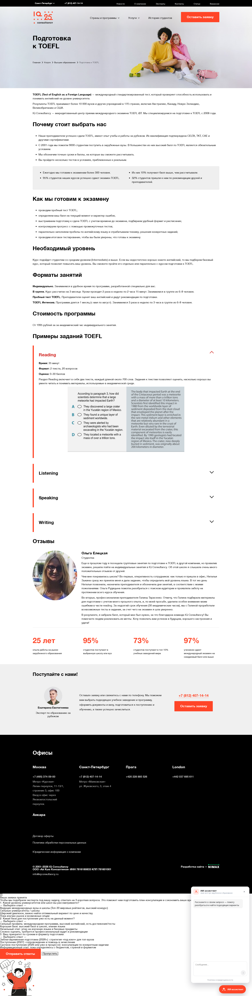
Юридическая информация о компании (57, 851)
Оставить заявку (200, 17)
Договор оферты (43, 836)
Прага (131, 767)
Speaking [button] (48, 498)
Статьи (197, 3)
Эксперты (160, 3)
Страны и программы (103, 18)
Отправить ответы (20, 954)
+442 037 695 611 (183, 776)
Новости (121, 3)
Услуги (132, 18)
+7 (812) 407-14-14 (194, 695)
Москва (39, 767)
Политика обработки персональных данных (59, 842)
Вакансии (214, 3)
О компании (140, 3)
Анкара (39, 815)
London (178, 767)
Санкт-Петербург (94, 767)
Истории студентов (160, 18)
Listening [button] (48, 473)
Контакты (179, 3)
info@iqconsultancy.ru (45, 874)
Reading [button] (47, 355)
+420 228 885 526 (136, 776)
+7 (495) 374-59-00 (44, 776)
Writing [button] (46, 522)
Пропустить (50, 953)
